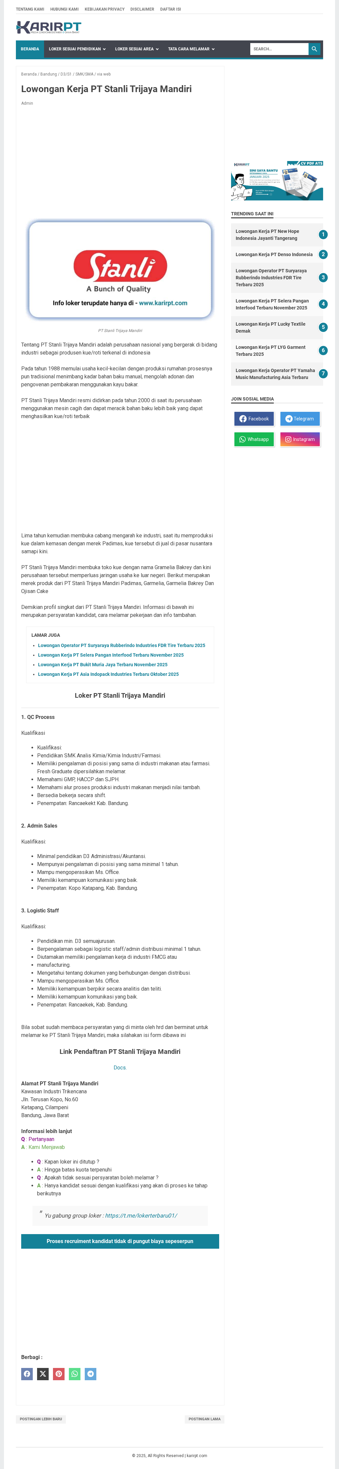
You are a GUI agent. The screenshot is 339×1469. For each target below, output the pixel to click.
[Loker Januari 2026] (49, 27)
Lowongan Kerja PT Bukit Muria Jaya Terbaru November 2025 (103, 664)
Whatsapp (257, 439)
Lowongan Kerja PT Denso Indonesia (274, 254)
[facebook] (27, 1374)
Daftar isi (170, 9)
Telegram (303, 418)
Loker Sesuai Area (134, 49)
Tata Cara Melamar (189, 49)
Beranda (30, 49)
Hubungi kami (64, 9)
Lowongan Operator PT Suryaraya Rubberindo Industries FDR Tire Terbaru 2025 (121, 645)
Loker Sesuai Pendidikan (75, 49)
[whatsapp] (74, 1374)
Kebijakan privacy (104, 9)
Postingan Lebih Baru (41, 1419)
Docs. (120, 1067)
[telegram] (90, 1374)
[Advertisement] (120, 160)
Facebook (258, 418)
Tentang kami (30, 9)
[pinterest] (59, 1374)
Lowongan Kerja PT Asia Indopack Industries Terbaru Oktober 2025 (108, 674)
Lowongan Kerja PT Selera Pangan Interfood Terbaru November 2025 (111, 655)
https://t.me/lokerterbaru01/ (141, 1215)
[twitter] (43, 1374)
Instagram (303, 439)
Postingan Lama (204, 1419)
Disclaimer (142, 9)
